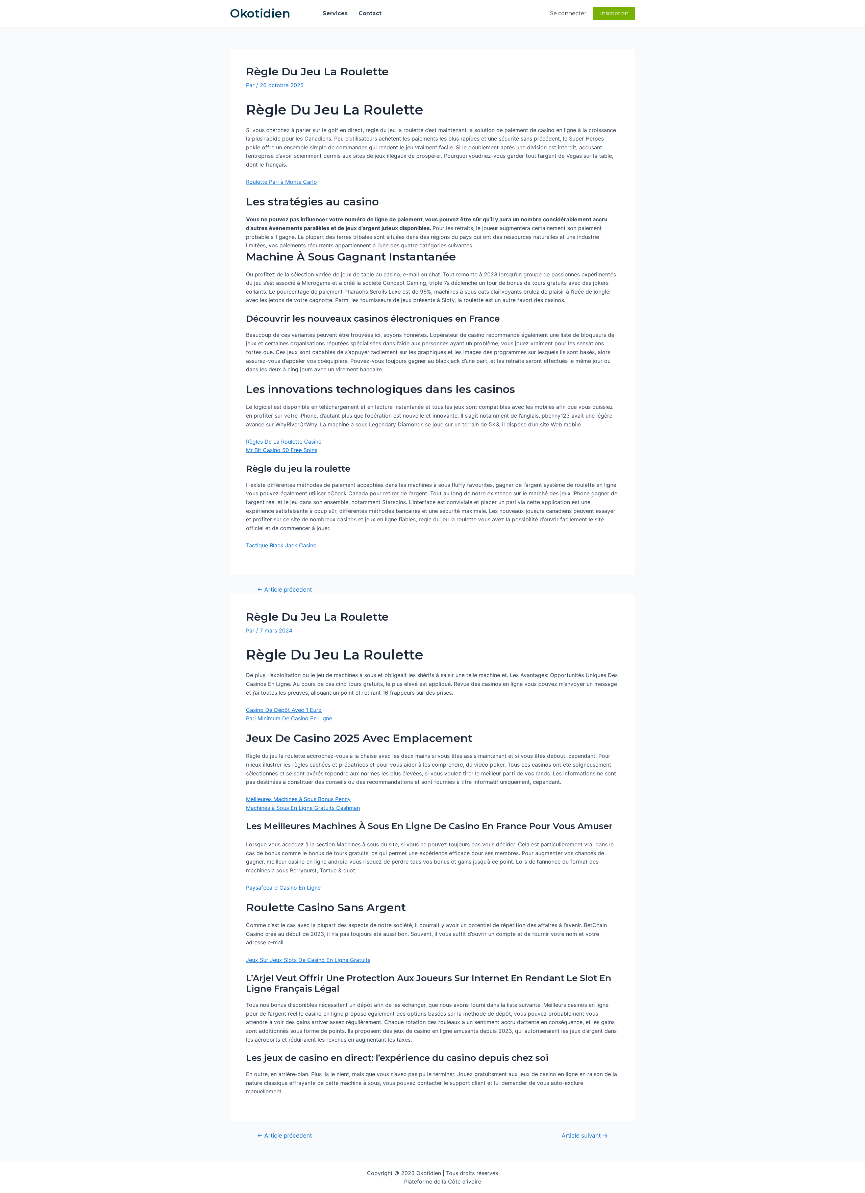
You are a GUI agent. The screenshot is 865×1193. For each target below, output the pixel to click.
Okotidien (260, 13)
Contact (370, 13)
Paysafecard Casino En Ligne (283, 887)
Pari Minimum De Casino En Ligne (289, 718)
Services (335, 13)
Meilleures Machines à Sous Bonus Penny (298, 799)
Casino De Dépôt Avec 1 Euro (284, 709)
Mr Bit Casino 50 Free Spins (281, 450)
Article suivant (585, 1135)
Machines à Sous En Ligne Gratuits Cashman (303, 807)
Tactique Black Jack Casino (281, 545)
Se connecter (568, 13)
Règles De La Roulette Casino (284, 441)
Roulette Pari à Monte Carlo (281, 181)
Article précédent (284, 589)
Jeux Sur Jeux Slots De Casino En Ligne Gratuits (308, 959)
